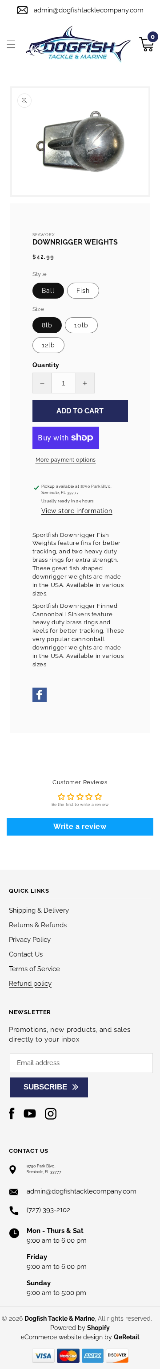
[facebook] (39, 700)
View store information (76, 510)
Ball (48, 290)
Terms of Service (34, 969)
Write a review (79, 826)
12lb (48, 345)
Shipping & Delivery (39, 910)
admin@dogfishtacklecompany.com (89, 10)
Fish (83, 290)
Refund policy (30, 984)
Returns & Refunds (38, 925)
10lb (81, 325)
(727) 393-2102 (48, 1210)
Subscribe (45, 1087)
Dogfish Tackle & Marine (59, 1318)
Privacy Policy (30, 940)
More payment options (66, 460)
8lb (47, 325)
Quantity (46, 365)
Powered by (80, 1327)
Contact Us (26, 954)
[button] (11, 44)
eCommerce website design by (67, 1337)
